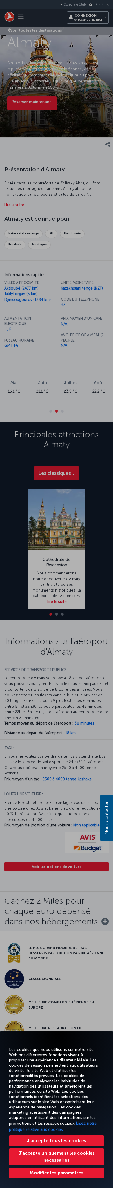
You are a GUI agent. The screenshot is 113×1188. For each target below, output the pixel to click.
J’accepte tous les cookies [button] (56, 1140)
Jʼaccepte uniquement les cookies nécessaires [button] (57, 1156)
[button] (56, 1173)
